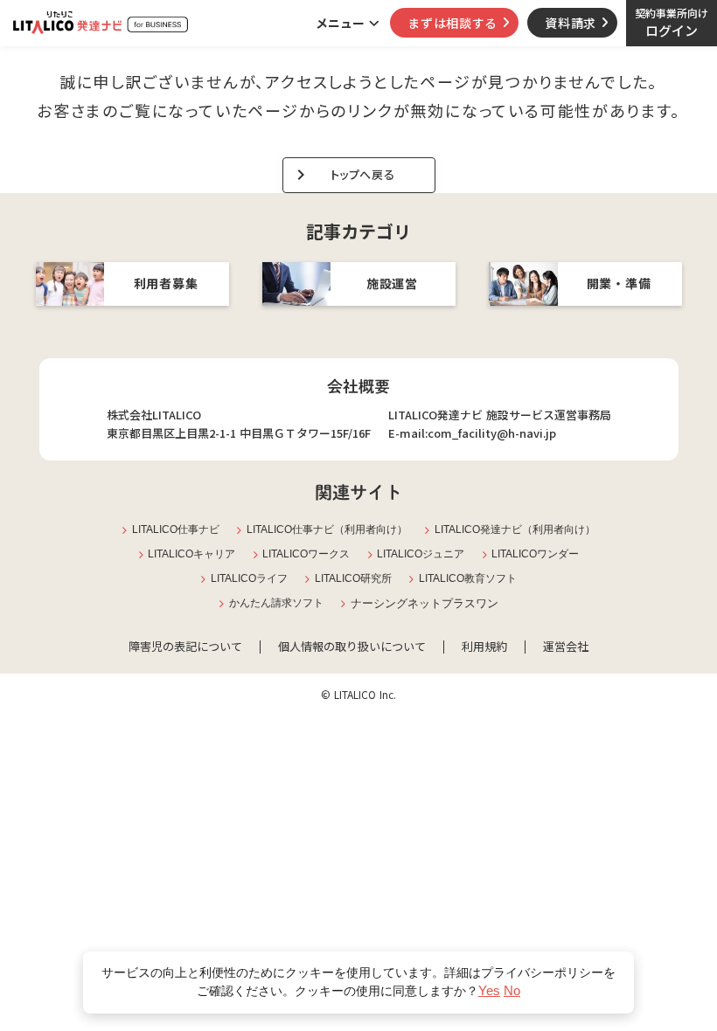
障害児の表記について (185, 646)
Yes (489, 990)
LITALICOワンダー (535, 554)
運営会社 (565, 646)
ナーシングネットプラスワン (424, 603)
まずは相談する (452, 23)
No (512, 990)
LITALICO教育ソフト (468, 578)
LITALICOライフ (249, 578)
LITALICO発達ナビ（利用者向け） (515, 529)
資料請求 (570, 23)
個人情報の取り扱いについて (352, 646)
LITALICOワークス (306, 554)
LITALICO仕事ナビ (175, 529)
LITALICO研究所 (353, 578)
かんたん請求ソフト (276, 603)
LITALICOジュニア (420, 554)
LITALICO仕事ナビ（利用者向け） (327, 529)
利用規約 (484, 646)
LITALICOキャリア (191, 554)
